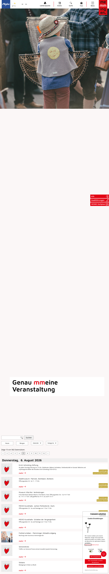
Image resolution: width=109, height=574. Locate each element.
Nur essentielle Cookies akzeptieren (95, 561)
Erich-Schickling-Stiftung (28, 465)
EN (26, 4)
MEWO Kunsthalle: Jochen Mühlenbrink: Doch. (37, 506)
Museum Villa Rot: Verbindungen (31, 492)
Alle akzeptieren (95, 557)
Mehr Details (15, 22)
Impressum (88, 545)
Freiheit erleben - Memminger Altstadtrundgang (37, 533)
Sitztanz (22, 562)
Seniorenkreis (24, 547)
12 (44, 453)
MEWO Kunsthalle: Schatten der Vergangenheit (37, 519)
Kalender (36, 443)
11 (39, 453)
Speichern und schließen (95, 566)
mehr (21, 473)
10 (35, 453)
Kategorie (51, 443)
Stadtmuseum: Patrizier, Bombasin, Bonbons (36, 479)
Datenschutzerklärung (91, 570)
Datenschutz (95, 545)
